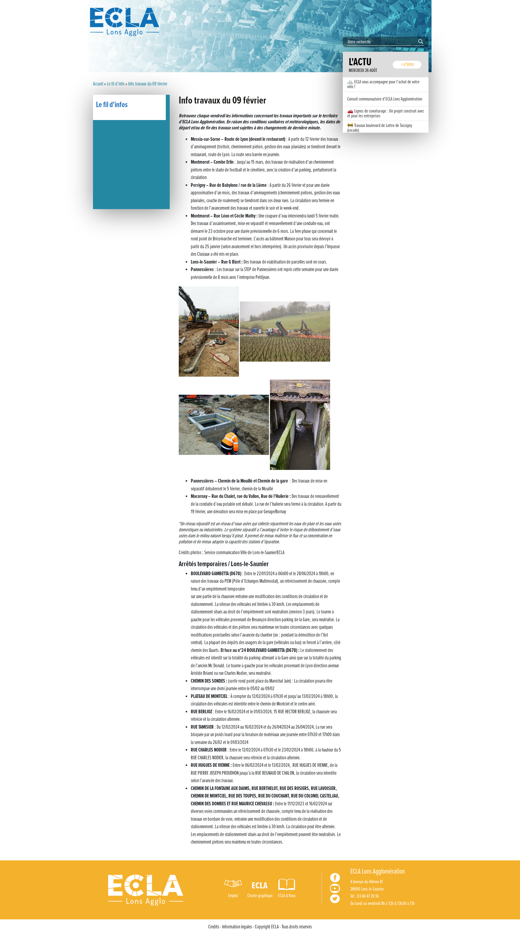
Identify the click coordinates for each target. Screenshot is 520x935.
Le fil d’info (116, 84)
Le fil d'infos (112, 105)
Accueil (98, 84)
